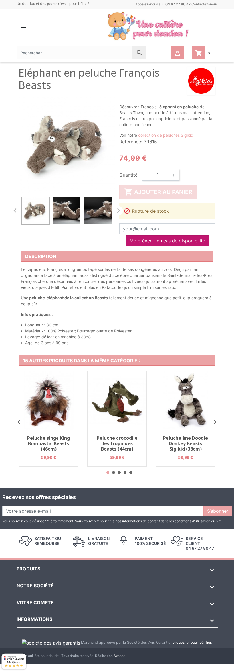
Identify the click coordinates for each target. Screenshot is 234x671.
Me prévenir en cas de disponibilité (167, 241)
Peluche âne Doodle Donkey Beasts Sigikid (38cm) (185, 443)
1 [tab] (107, 472)
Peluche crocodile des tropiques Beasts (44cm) (117, 443)
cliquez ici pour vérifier (192, 642)
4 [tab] (125, 472)
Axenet (119, 656)
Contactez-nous (204, 4)
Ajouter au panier (158, 192)
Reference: (130, 141)
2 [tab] (113, 472)
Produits (28, 569)
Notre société (35, 585)
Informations (34, 619)
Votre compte (35, 602)
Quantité (128, 175)
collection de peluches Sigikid (165, 135)
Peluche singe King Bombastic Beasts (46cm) (48, 443)
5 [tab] (130, 472)
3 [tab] (119, 472)
